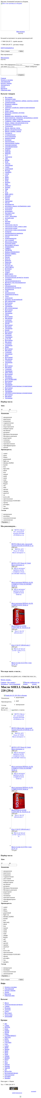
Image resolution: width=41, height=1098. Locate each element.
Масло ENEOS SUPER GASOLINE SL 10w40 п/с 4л (20, 626)
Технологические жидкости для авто (17, 277)
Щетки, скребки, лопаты (13, 131)
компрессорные (10, 138)
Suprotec (7, 187)
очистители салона (11, 228)
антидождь (8, 209)
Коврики (8, 114)
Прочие (7, 197)
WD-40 (7, 202)
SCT (6, 155)
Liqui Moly (8, 1042)
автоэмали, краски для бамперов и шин (18, 206)
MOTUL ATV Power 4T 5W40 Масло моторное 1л (21, 564)
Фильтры (7, 1008)
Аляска (7, 272)
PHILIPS (8, 153)
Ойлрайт (8, 196)
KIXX (6, 1039)
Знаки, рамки (9, 111)
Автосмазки (9, 165)
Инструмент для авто (12, 245)
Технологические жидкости (14, 1004)
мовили (7, 223)
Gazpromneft (9, 169)
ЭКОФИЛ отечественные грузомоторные (18, 386)
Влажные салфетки (11, 104)
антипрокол (9, 211)
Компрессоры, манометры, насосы (16, 116)
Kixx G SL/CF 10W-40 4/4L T (20, 645)
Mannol (7, 1049)
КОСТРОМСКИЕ (11, 379)
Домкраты (8, 106)
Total (6, 189)
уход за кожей (9, 240)
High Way (8, 1037)
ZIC (6, 191)
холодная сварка (10, 243)
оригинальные (9, 141)
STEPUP (8, 185)
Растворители (9, 289)
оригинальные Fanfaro (12, 143)
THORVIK (8, 250)
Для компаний (5, 81)
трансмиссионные (11, 145)
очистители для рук (11, 225)
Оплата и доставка (7, 80)
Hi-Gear (7, 170)
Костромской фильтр (11, 1073)
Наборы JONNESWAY (12, 252)
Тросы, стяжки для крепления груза (16, 123)
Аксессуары (8, 1015)
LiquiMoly (8, 172)
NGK (6, 162)
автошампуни (9, 204)
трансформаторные (11, 146)
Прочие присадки (10, 276)
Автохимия (8, 201)
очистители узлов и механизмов (15, 230)
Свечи (7, 1011)
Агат (6, 192)
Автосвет (8, 148)
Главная (3, 78)
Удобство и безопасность (13, 124)
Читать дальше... (6, 680)
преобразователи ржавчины (14, 233)
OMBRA (8, 248)
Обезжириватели (10, 286)
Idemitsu (7, 1058)
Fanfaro (7, 1030)
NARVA (7, 150)
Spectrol (7, 1064)
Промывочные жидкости (13, 287)
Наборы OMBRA (10, 253)
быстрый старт (10, 213)
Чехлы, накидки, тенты (12, 128)
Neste (6, 180)
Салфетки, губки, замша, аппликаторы (17, 121)
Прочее (7, 257)
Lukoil (7, 174)
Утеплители (9, 126)
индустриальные (10, 136)
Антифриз (8, 279)
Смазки (7, 1006)
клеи (6, 219)
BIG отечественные (11, 308)
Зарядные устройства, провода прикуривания (20, 107)
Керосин (7, 284)
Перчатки (8, 255)
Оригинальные (9, 1075)
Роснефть (8, 1076)
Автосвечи (8, 157)
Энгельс (7, 163)
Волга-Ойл (8, 1071)
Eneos (6, 1029)
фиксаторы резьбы (11, 242)
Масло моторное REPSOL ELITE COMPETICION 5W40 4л (22, 604)
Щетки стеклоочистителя (13, 129)
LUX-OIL (8, 338)
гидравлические (10, 135)
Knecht (7, 330)
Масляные (8, 304)
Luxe (6, 175)
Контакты (4, 88)
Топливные (8, 306)
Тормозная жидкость (11, 294)
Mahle (7, 347)
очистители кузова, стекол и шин (16, 226)
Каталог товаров (6, 83)
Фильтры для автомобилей (13, 299)
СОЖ (6, 291)
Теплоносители (10, 293)
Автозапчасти (5, 85)
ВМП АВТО (9, 194)
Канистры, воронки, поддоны (14, 112)
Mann (6, 355)
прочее (7, 236)
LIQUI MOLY (9, 267)
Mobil (7, 177)
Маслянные (8, 318)
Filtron (7, 315)
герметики (8, 214)
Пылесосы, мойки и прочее (14, 119)
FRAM (7, 323)
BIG (6, 1024)
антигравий (9, 208)
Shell (6, 184)
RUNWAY (8, 269)
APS (6, 158)
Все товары (8, 97)
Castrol (7, 167)
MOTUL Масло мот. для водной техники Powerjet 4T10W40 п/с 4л (22, 544)
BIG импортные (10, 301)
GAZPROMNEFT (10, 1035)
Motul (7, 179)
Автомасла (8, 133)
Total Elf (7, 1068)
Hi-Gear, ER (9, 265)
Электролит (9, 298)
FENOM (7, 264)
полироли (8, 231)
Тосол (7, 296)
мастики (7, 221)
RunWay (7, 182)
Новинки (8, 260)
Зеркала (7, 109)
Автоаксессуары (10, 99)
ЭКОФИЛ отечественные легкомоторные (18, 393)
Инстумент (8, 1013)
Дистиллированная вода (13, 281)
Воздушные (9, 303)
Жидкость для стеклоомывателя (15, 282)
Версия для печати (35, 683)
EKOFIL (7, 1027)
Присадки (8, 262)
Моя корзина (20, 31)
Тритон (7, 199)
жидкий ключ (9, 218)
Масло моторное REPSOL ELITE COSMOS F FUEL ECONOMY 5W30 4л (22, 584)
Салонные (8, 320)
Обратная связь (6, 90)
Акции (3, 86)
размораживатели (10, 238)
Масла (7, 1003)
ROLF (7, 1059)
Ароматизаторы (10, 102)
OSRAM (7, 152)
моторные (8, 140)
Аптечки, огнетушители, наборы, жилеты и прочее (21, 101)
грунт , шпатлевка (11, 216)
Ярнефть (7, 1078)
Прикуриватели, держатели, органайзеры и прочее (21, 118)
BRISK (7, 160)
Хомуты (7, 259)
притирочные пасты (11, 235)
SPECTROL (9, 372)
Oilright (7, 1056)
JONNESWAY (9, 247)
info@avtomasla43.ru (7, 48)
